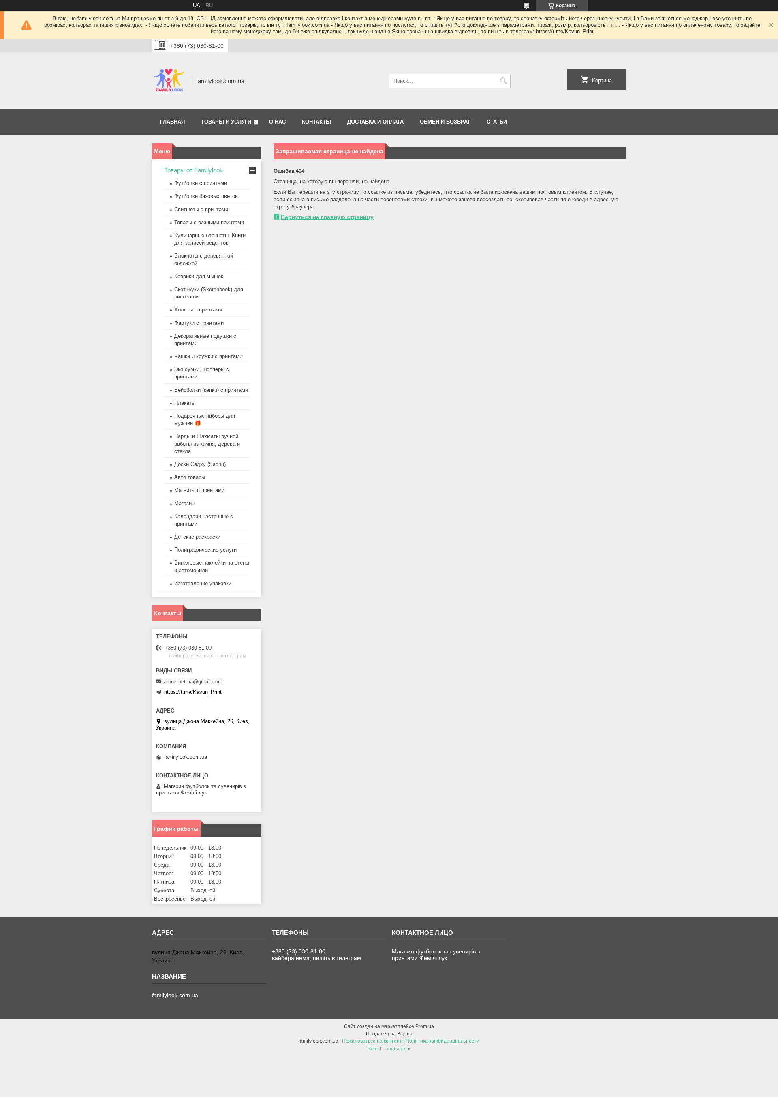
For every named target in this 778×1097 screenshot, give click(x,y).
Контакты (316, 122)
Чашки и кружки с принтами (208, 356)
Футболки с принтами (200, 183)
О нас (277, 122)
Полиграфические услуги (205, 550)
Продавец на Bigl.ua (389, 1034)
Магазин (184, 503)
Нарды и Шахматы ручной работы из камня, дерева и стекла (207, 443)
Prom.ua (424, 1026)
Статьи (497, 122)
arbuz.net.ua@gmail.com (193, 681)
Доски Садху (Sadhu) (200, 464)
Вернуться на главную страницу (327, 217)
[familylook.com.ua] (169, 80)
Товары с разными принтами (209, 222)
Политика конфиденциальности (442, 1041)
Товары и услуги (226, 122)
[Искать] (503, 81)
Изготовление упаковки (202, 583)
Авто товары (189, 477)
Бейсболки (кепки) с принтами (211, 390)
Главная (172, 122)
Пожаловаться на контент (372, 1041)
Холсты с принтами (198, 310)
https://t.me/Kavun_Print (193, 692)
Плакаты (184, 403)
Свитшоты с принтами (201, 209)
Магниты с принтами (199, 490)
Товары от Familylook (193, 170)
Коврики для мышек (198, 276)
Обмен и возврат (445, 122)
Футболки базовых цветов (206, 196)
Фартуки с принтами (199, 323)
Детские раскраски (197, 537)
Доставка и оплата (375, 122)
